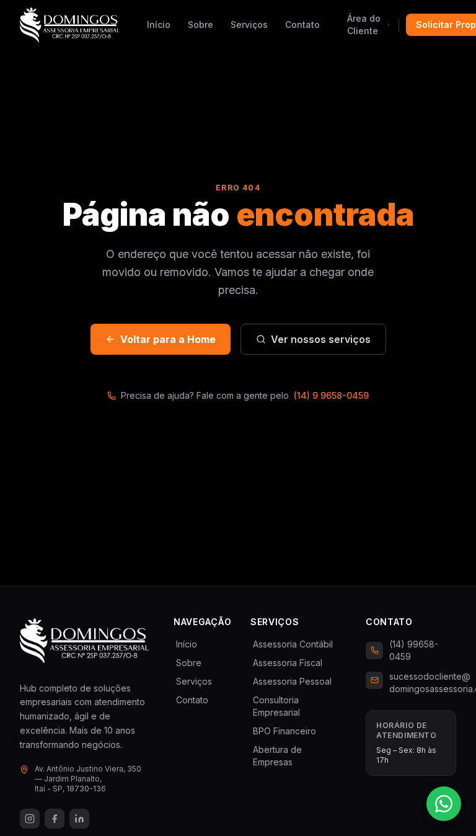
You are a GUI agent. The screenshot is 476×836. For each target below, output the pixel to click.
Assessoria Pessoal (291, 681)
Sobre (200, 24)
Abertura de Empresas (276, 755)
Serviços (249, 24)
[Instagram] (30, 819)
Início (158, 24)
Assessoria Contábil (291, 644)
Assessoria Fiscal (286, 662)
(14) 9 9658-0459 (331, 395)
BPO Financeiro (283, 731)
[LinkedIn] (79, 819)
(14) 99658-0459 (413, 650)
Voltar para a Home (168, 339)
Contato (302, 24)
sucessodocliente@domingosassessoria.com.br (422, 682)
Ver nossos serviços (321, 339)
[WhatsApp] (443, 803)
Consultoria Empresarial (275, 706)
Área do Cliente (364, 24)
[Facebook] (54, 819)
